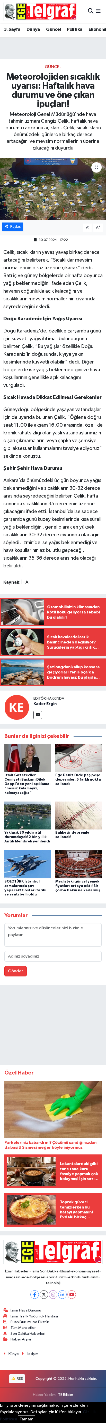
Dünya (33, 29)
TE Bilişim (65, 1395)
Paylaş (15, 226)
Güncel (53, 29)
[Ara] (90, 11)
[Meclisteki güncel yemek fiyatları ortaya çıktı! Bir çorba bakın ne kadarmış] (78, 864)
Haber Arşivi (21, 1339)
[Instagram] (53, 1294)
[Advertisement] (53, 1026)
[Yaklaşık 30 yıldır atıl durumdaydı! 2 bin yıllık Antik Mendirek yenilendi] (27, 815)
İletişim (32, 1354)
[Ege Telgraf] (40, 11)
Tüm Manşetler (23, 1328)
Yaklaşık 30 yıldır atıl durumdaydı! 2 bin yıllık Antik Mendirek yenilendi (27, 837)
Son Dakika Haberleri (28, 1334)
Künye (13, 1354)
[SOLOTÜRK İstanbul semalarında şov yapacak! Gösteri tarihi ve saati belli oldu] (27, 864)
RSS (19, 1379)
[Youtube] (71, 1294)
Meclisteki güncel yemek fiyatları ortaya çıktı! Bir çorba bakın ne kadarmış (77, 886)
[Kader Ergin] (16, 707)
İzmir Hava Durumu (26, 1310)
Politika (74, 29)
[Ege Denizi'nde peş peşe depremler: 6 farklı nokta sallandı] (78, 758)
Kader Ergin (45, 704)
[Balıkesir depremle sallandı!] (78, 815)
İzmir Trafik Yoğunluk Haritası (34, 1316)
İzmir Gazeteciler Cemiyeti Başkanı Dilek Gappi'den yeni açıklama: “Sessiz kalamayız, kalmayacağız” (27, 783)
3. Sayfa (12, 29)
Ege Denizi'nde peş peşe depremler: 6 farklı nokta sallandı (78, 779)
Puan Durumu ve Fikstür (30, 1322)
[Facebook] (34, 1294)
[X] (44, 1294)
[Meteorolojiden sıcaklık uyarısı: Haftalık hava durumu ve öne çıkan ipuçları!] (53, 189)
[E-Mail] (37, 715)
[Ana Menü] (98, 11)
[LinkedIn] (62, 1294)
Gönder (15, 971)
